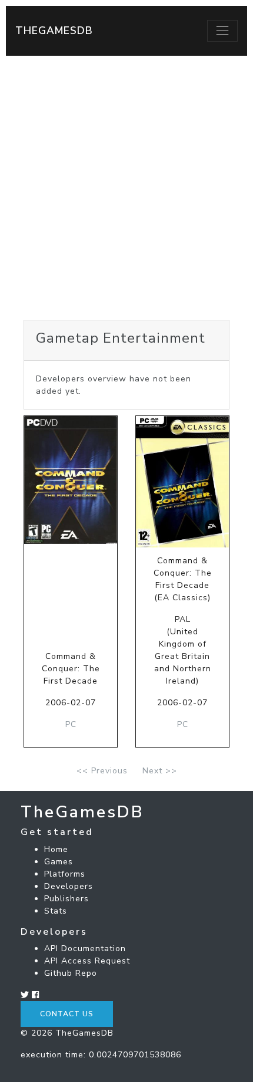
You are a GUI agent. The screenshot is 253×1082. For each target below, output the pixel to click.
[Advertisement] (126, 188)
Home (56, 849)
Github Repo (70, 973)
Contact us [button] (67, 1014)
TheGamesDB (54, 30)
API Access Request (87, 960)
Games (58, 861)
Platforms (64, 874)
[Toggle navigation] (222, 30)
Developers (68, 886)
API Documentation (85, 948)
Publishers (66, 898)
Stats (55, 911)
